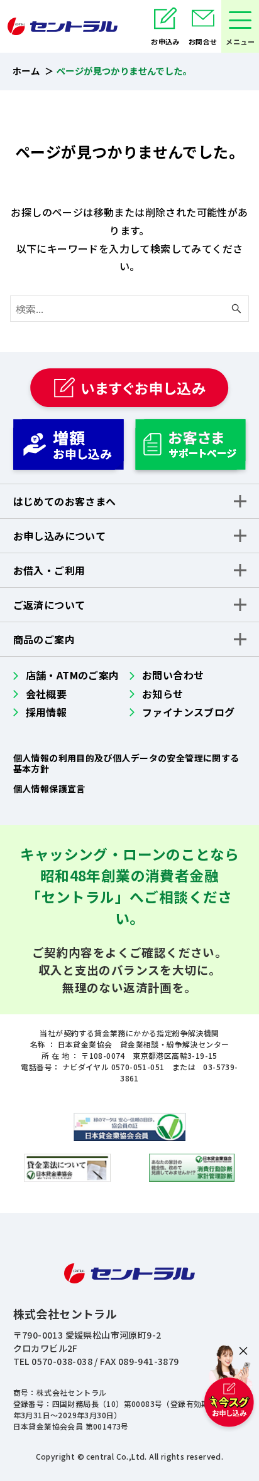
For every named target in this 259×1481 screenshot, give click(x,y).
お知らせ (163, 693)
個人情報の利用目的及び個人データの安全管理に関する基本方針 (126, 763)
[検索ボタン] (236, 308)
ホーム (26, 70)
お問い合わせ (173, 674)
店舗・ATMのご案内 (72, 674)
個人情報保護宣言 (49, 788)
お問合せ (203, 41)
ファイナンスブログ (188, 711)
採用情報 (46, 711)
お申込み (165, 41)
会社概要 (46, 693)
